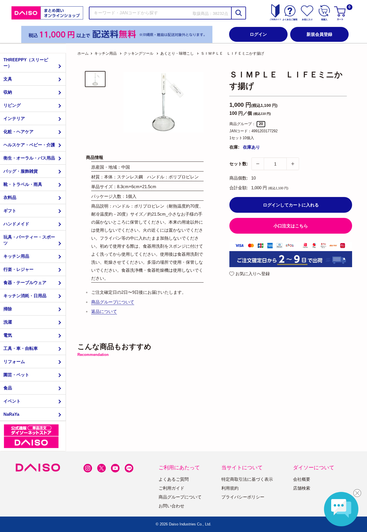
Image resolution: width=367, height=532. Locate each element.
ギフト (9, 210)
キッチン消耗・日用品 (24, 295)
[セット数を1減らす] (258, 164)
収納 (7, 92)
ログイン (258, 34)
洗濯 (7, 322)
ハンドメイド (16, 223)
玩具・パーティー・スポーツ (29, 240)
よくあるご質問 (174, 479)
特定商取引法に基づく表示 (247, 479)
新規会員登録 (319, 34)
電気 (7, 335)
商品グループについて (112, 302)
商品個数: (238, 178)
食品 (7, 387)
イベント (12, 401)
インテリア (14, 118)
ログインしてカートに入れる (291, 204)
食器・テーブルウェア (24, 282)
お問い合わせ (171, 505)
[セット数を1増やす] (293, 164)
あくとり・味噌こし (177, 53)
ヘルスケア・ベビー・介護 (29, 144)
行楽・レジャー (18, 269)
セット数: (238, 163)
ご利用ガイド (171, 488)
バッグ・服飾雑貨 (20, 171)
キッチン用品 (16, 256)
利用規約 (230, 488)
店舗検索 (301, 488)
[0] (340, 12)
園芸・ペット (16, 374)
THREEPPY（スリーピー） (25, 62)
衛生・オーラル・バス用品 (29, 157)
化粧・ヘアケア (18, 131)
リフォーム (14, 361)
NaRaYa (11, 414)
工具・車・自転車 (20, 348)
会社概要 (301, 479)
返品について (104, 311)
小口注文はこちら (291, 225)
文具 (7, 78)
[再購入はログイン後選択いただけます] (324, 12)
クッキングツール (138, 53)
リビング (12, 105)
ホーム (83, 53)
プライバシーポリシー (242, 496)
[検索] (238, 13)
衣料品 (9, 197)
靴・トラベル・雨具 (22, 184)
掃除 (7, 308)
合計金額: (238, 187)
